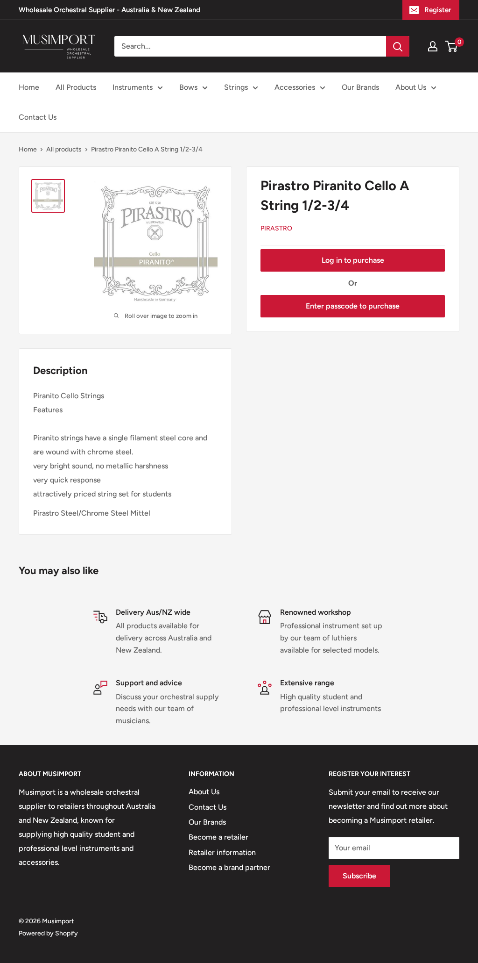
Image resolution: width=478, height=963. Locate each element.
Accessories (294, 87)
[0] (451, 46)
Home (29, 87)
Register (437, 10)
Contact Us (37, 117)
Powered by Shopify (48, 933)
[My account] (432, 46)
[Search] (397, 46)
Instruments (132, 87)
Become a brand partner (229, 867)
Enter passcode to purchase (353, 306)
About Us (410, 87)
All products (64, 149)
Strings (236, 87)
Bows (188, 87)
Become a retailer (218, 837)
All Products (76, 87)
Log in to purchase (353, 260)
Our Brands (360, 87)
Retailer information (222, 852)
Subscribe (359, 875)
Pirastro (276, 228)
